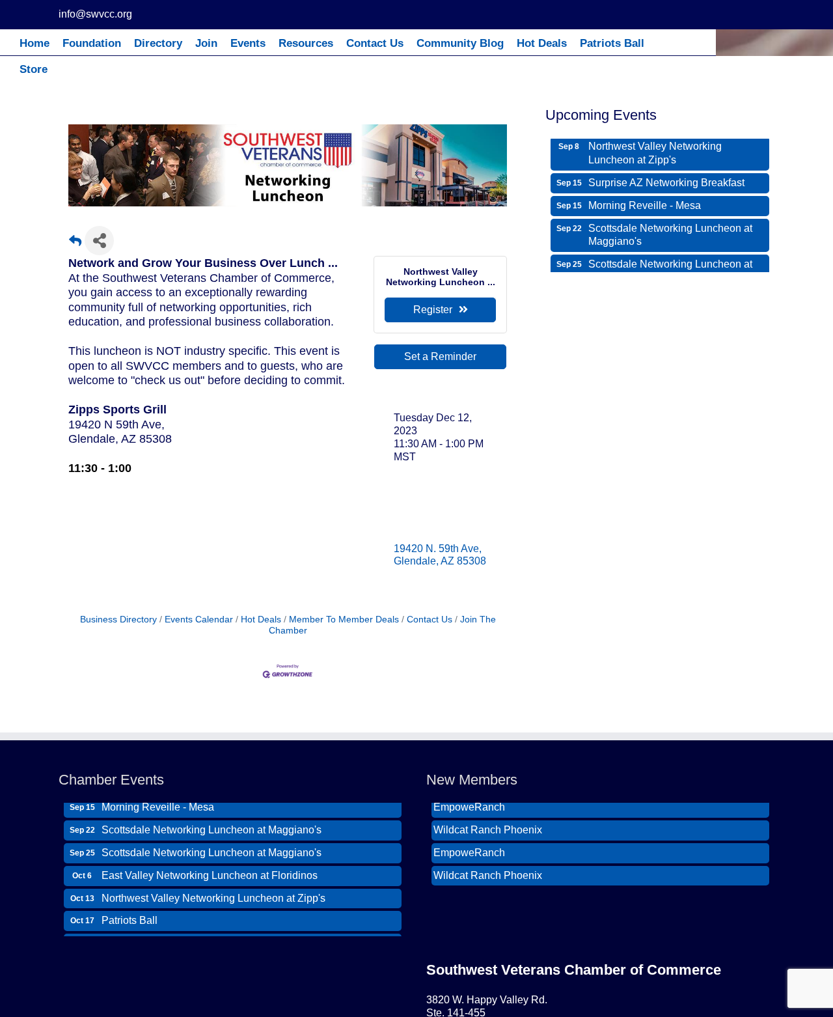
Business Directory (118, 619)
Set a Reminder (440, 356)
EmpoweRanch (469, 842)
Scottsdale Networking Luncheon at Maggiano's (670, 225)
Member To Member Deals (344, 619)
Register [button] (432, 309)
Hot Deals (261, 619)
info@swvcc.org (95, 14)
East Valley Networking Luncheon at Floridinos (210, 865)
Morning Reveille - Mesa (644, 195)
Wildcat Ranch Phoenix (487, 819)
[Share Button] (99, 240)
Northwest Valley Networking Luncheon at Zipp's (655, 143)
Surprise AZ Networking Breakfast (666, 172)
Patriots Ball (129, 909)
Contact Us (429, 619)
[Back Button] (75, 244)
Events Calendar (199, 619)
